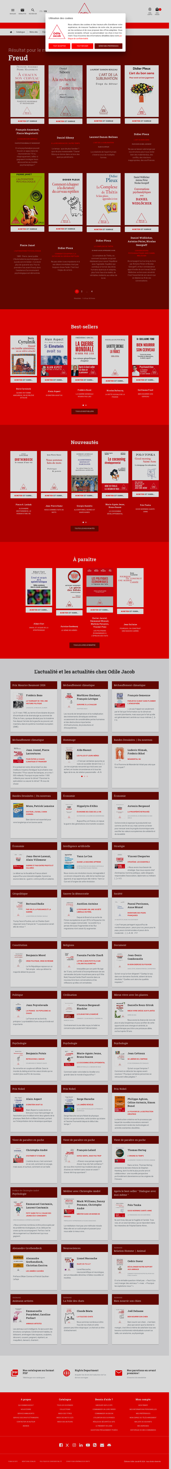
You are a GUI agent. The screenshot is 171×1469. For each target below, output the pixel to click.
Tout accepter (59, 46)
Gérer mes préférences (108, 46)
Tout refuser (82, 46)
